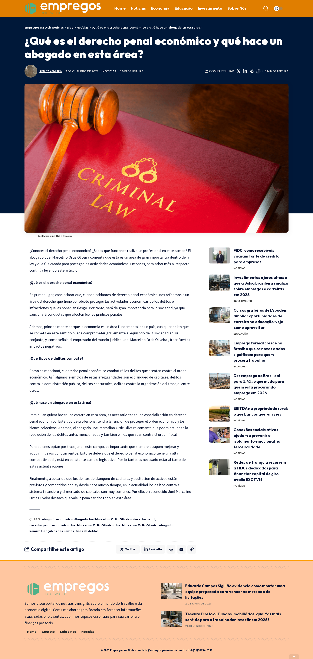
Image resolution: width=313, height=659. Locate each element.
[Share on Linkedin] (245, 71)
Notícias (109, 71)
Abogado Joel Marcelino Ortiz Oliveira (103, 519)
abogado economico (57, 519)
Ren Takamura (50, 71)
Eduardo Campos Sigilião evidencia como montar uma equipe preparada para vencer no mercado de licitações (235, 591)
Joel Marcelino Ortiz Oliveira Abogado (143, 525)
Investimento (243, 300)
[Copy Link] (258, 71)
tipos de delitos (87, 531)
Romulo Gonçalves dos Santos (51, 531)
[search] (265, 8)
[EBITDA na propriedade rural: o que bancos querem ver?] (219, 414)
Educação (241, 333)
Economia (240, 366)
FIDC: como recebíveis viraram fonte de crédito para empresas (256, 256)
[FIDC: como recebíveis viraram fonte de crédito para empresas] (219, 255)
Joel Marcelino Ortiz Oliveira (91, 525)
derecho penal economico (49, 525)
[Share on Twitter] (238, 71)
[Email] (181, 549)
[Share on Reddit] (252, 71)
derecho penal (144, 519)
